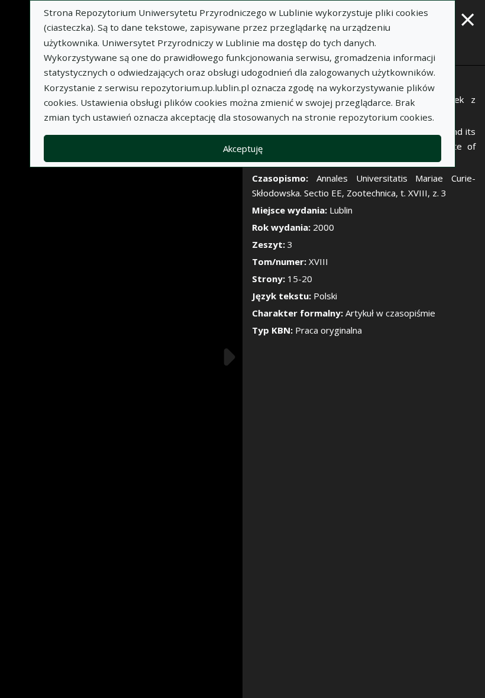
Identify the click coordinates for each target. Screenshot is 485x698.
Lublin (341, 210)
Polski (325, 296)
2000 (323, 227)
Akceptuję (243, 148)
